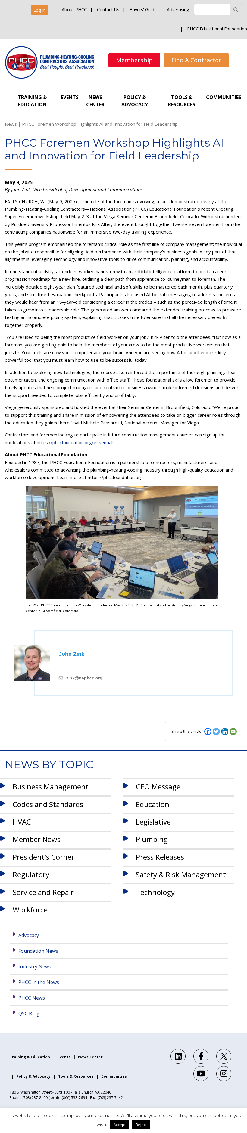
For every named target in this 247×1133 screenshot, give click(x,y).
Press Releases (160, 857)
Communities (223, 97)
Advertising (178, 9)
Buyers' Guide (143, 9)
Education (152, 804)
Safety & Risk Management (181, 874)
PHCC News (31, 998)
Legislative (153, 822)
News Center (95, 101)
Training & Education (32, 101)
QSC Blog (28, 1013)
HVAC (22, 822)
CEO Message (158, 786)
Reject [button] (141, 1124)
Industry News (34, 966)
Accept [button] (120, 1124)
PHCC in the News (38, 982)
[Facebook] (207, 731)
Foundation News (38, 951)
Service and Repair (43, 892)
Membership (134, 60)
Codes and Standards (48, 804)
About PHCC (74, 9)
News (11, 124)
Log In (39, 10)
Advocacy (28, 935)
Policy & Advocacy (134, 101)
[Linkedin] (224, 731)
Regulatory (31, 874)
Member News (37, 839)
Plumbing (152, 839)
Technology (155, 892)
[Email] (233, 731)
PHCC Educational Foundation (217, 29)
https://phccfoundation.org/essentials (76, 442)
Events (70, 97)
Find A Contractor (196, 60)
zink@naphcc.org (84, 678)
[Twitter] (216, 731)
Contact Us (108, 9)
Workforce (30, 910)
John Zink (71, 654)
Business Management (51, 786)
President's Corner (43, 857)
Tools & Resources (181, 101)
